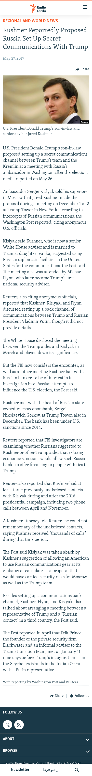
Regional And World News (30, 21)
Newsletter (20, 770)
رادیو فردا (50, 770)
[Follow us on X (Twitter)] (7, 724)
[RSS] (19, 724)
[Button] (82, 69)
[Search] (76, 770)
